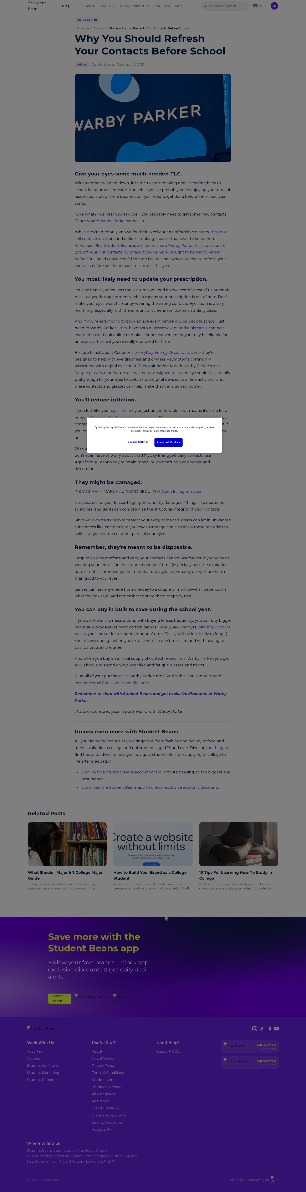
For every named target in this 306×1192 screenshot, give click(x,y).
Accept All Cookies (168, 442)
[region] (154, 435)
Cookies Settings (138, 442)
